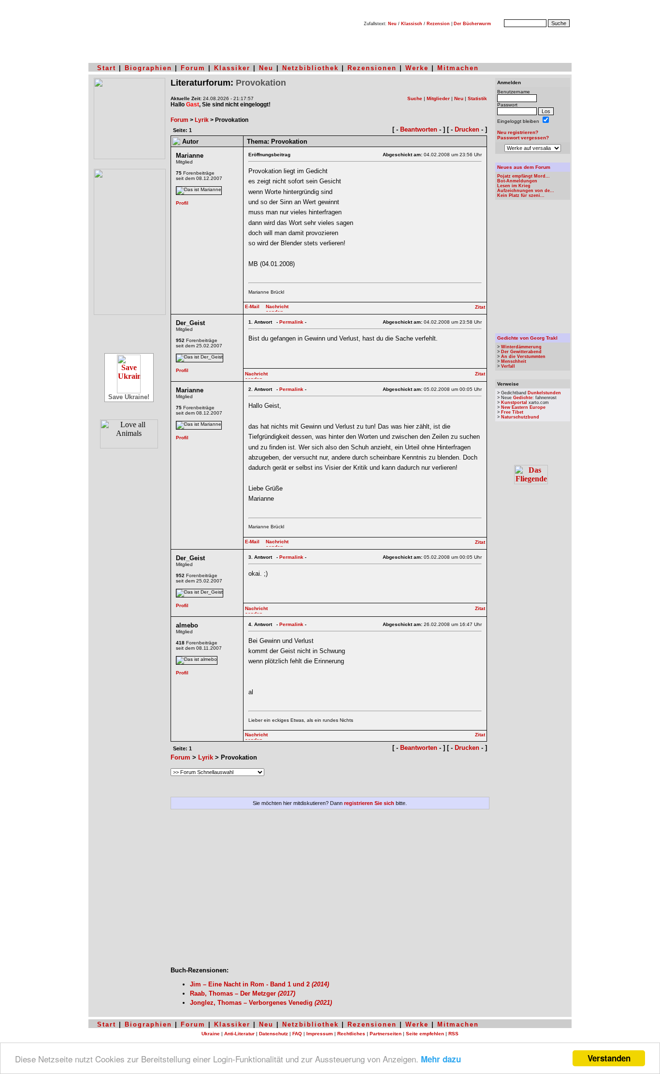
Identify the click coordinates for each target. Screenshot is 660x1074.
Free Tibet (512, 412)
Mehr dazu (441, 1059)
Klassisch (411, 23)
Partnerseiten (386, 1033)
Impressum (319, 1033)
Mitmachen (458, 68)
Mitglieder (438, 98)
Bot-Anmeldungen (517, 181)
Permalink (291, 322)
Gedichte (522, 397)
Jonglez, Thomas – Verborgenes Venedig (261, 1002)
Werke (417, 68)
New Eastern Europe (523, 407)
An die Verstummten (523, 356)
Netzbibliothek (310, 68)
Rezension (438, 23)
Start (106, 68)
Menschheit (513, 361)
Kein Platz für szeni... (521, 195)
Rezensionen (372, 68)
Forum (193, 68)
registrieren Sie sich (369, 803)
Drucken (467, 129)
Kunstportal (514, 402)
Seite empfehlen (425, 1033)
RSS (453, 1033)
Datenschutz (273, 1033)
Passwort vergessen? (523, 137)
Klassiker (232, 68)
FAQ (297, 1033)
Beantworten (418, 129)
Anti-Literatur (239, 1033)
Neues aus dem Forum (523, 167)
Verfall (508, 366)
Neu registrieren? (517, 132)
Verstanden (609, 1058)
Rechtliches (351, 1033)
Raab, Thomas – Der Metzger (242, 993)
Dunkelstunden (544, 392)
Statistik (477, 98)
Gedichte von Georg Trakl (527, 338)
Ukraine (210, 1033)
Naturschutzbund (520, 417)
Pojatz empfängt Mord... (523, 176)
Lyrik (202, 120)
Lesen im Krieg (514, 185)
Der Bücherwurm (472, 23)
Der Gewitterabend (521, 351)
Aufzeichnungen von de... (525, 190)
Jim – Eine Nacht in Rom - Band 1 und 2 (259, 984)
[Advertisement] (330, 891)
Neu (392, 23)
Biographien (148, 68)
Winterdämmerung (521, 346)
